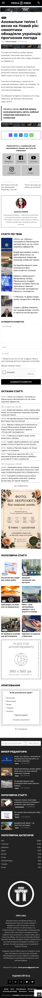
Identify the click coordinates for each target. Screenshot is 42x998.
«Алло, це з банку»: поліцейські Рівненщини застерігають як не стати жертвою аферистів (18, 399)
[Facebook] (10, 982)
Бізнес (3, 854)
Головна (4, 14)
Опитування (21, 989)
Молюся (10, 711)
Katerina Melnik (11, 41)
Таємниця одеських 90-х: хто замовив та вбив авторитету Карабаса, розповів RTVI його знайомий (18, 456)
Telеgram (8, 162)
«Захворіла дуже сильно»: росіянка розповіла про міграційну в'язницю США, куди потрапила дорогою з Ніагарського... (20, 469)
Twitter (30, 173)
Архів (6, 989)
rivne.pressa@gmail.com (28, 967)
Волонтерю (11, 701)
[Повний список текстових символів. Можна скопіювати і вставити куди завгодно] (6, 803)
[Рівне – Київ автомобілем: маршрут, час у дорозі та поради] (31, 594)
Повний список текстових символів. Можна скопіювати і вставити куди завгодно (27, 802)
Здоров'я (4, 847)
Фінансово (11, 698)
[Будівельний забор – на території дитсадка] (6, 826)
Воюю (9, 705)
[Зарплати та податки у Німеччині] (31, 623)
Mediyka (16, 995)
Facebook (21, 162)
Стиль (3, 857)
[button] (39, 3)
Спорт (3, 867)
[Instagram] (15, 982)
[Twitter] (27, 982)
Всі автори (32, 989)
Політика (4, 844)
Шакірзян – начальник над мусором (28, 580)
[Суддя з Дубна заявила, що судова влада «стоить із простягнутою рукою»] (6, 314)
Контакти (23, 991)
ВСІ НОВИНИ (20, 486)
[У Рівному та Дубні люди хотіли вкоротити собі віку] (6, 304)
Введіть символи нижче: (11, 366)
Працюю (10, 708)
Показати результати (21, 720)
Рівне (11, 14)
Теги (12, 989)
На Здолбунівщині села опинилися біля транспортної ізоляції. (25, 268)
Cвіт (2, 841)
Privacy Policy (34, 991)
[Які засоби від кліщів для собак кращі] (10, 567)
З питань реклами (10, 991)
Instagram (11, 173)
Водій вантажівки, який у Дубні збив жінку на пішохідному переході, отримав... (27, 771)
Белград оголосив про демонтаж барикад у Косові (9, 187)
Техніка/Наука (6, 861)
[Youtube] (32, 982)
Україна (4, 864)
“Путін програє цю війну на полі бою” (33, 186)
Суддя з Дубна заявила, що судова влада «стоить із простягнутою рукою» (26, 310)
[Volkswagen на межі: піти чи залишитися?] (10, 594)
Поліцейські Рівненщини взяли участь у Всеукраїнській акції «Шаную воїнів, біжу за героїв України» (18, 478)
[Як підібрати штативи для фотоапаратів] (10, 623)
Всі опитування (21, 729)
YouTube (33, 162)
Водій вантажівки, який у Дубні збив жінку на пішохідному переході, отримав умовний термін (20, 412)
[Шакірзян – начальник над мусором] (31, 567)
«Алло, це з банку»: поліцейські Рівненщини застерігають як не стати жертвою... (27, 759)
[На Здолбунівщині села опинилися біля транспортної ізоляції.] (6, 272)
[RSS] (21, 982)
